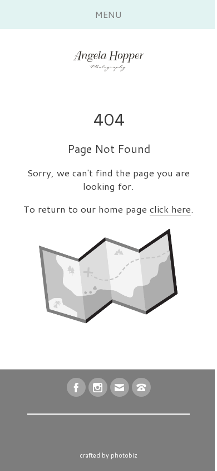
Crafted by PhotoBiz (108, 455)
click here (170, 208)
